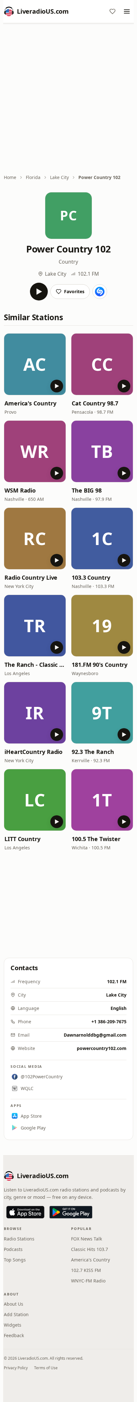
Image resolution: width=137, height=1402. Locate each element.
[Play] (39, 291)
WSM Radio (20, 490)
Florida (33, 177)
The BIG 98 (87, 490)
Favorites (74, 291)
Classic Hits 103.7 (89, 1249)
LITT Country (22, 839)
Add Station (16, 1314)
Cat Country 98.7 (95, 403)
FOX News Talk (86, 1239)
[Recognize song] (99, 291)
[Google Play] (70, 1212)
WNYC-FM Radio (88, 1281)
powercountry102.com (101, 1048)
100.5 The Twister (96, 839)
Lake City (59, 177)
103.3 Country (91, 577)
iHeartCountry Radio (33, 752)
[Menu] (126, 11)
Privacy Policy (16, 1368)
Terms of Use (46, 1368)
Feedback (14, 1335)
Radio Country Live (30, 577)
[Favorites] (112, 11)
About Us (13, 1304)
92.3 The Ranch (93, 752)
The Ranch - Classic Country (34, 664)
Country (68, 261)
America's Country (30, 403)
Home (10, 177)
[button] (35, 364)
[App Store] (25, 1212)
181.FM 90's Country (99, 664)
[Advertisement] (68, 99)
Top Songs (15, 1260)
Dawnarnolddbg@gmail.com (95, 1035)
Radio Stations (19, 1239)
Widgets (12, 1325)
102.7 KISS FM (86, 1270)
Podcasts (13, 1249)
